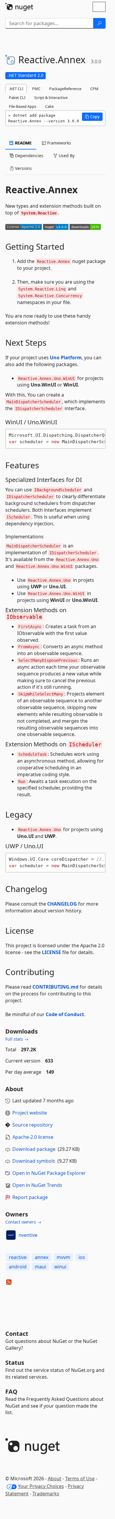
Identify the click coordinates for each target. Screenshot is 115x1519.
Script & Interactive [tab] (51, 97)
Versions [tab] (23, 168)
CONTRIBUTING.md (55, 987)
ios (81, 1257)
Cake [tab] (49, 106)
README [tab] (23, 143)
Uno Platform (66, 357)
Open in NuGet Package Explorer (49, 1173)
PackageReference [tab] (65, 88)
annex (41, 1257)
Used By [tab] (66, 155)
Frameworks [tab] (58, 143)
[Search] (99, 23)
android (18, 1266)
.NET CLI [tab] (16, 88)
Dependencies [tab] (28, 155)
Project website (29, 1112)
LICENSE (51, 952)
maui (40, 1266)
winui (60, 1266)
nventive (28, 1235)
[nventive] (11, 1235)
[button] (92, 117)
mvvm (63, 1257)
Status (14, 1363)
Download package (33, 1149)
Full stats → (16, 1039)
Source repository (32, 1125)
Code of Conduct (65, 1014)
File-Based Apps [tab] (22, 106)
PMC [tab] (36, 88)
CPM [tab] (94, 88)
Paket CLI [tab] (17, 97)
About (54, 1478)
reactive (18, 1257)
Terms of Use (80, 1478)
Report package (30, 1197)
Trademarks (45, 1493)
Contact (16, 1334)
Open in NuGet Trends (37, 1185)
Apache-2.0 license (32, 1137)
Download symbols (33, 1161)
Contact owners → (23, 1222)
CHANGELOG (62, 904)
